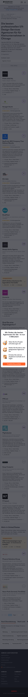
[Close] (25, 331)
